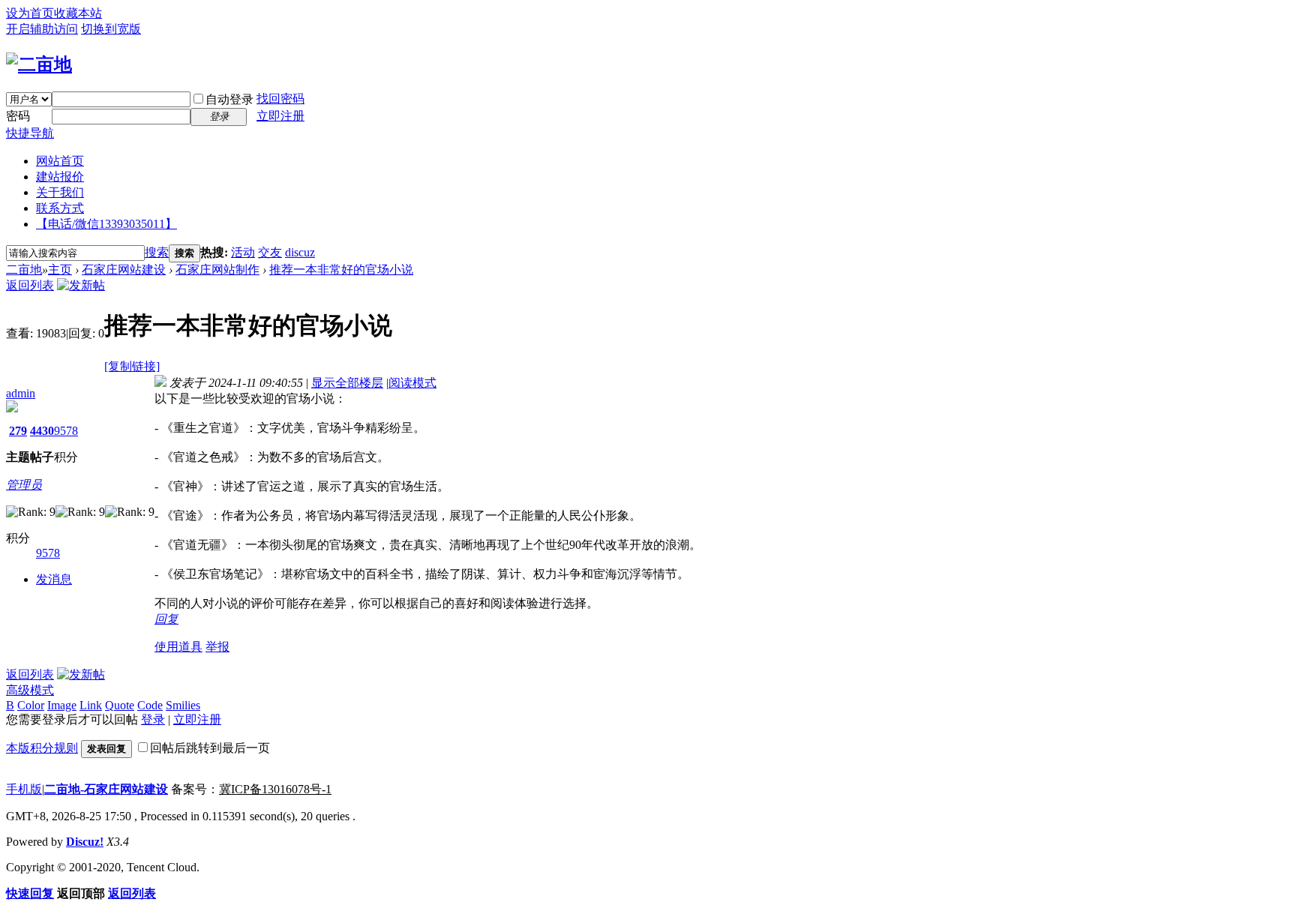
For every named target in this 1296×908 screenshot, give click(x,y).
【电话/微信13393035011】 (106, 223)
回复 (166, 619)
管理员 (24, 484)
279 (18, 430)
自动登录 (230, 99)
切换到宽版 (111, 28)
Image (61, 705)
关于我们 (60, 192)
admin (20, 393)
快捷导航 (30, 133)
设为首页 (30, 13)
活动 (243, 252)
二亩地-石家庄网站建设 (106, 789)
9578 (66, 430)
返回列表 (30, 285)
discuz (300, 252)
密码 (18, 115)
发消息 (54, 579)
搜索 (157, 252)
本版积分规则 (42, 748)
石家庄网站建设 (124, 269)
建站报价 (60, 176)
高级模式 (30, 690)
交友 (270, 252)
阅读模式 (412, 382)
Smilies (183, 705)
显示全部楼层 (347, 382)
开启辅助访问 (42, 28)
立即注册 (280, 115)
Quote (119, 705)
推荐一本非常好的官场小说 (341, 269)
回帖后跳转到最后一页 (210, 748)
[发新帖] (81, 285)
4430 (42, 430)
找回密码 (280, 98)
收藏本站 (78, 13)
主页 (60, 269)
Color (30, 705)
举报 (218, 646)
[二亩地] (39, 64)
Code (150, 705)
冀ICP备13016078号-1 (275, 789)
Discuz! (85, 841)
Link (91, 705)
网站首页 (60, 160)
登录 (153, 719)
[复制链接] (132, 366)
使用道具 (178, 646)
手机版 (24, 789)
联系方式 (60, 208)
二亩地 (24, 269)
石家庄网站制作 (218, 269)
